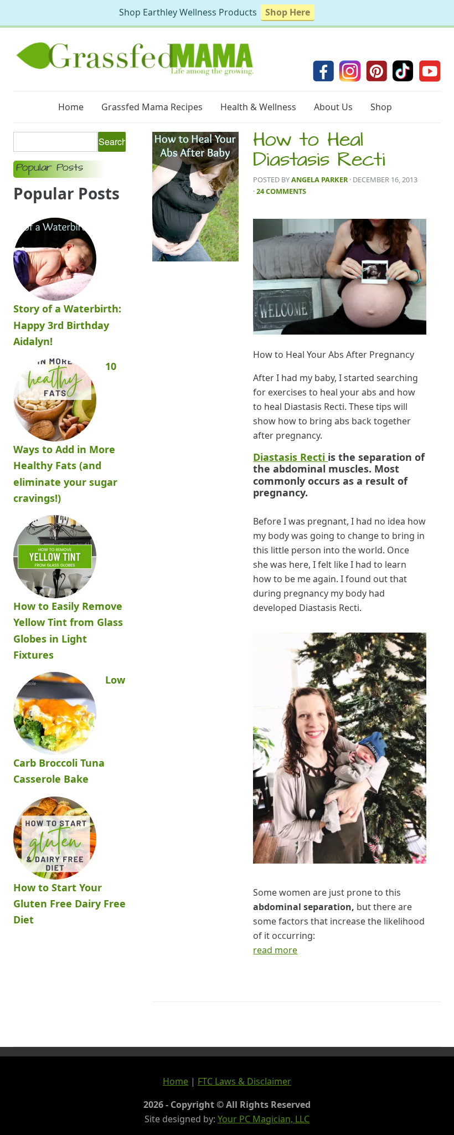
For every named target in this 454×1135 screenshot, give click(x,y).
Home (71, 107)
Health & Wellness (258, 107)
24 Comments (281, 191)
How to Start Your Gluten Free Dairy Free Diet (69, 904)
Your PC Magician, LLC (263, 1119)
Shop (381, 107)
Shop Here (287, 12)
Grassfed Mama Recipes (152, 107)
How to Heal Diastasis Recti (319, 151)
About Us (333, 107)
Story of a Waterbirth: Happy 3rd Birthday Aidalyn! (67, 325)
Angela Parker (319, 179)
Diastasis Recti (290, 457)
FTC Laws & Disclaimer (244, 1081)
